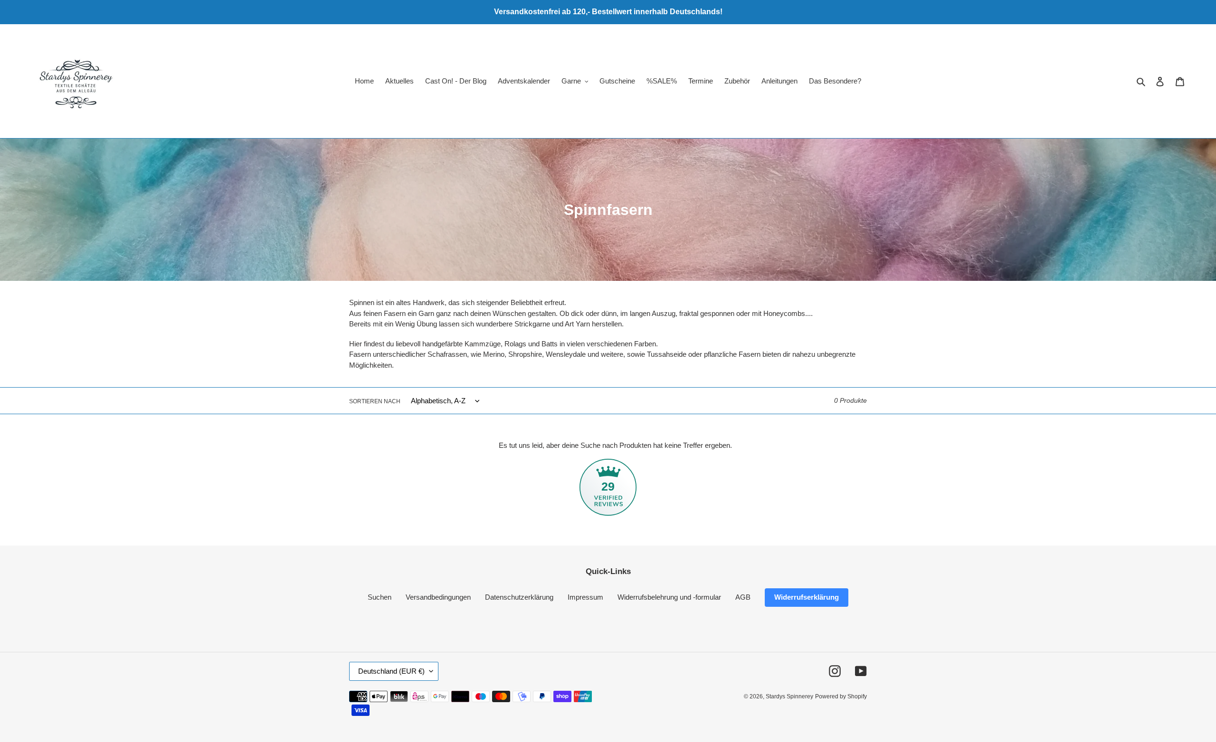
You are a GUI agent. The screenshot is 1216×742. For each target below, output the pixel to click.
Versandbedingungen (438, 597)
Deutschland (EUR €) (391, 671)
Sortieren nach (374, 401)
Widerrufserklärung (806, 597)
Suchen (379, 597)
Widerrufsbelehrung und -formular (669, 597)
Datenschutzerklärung (519, 597)
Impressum (585, 597)
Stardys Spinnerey (789, 696)
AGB (742, 597)
